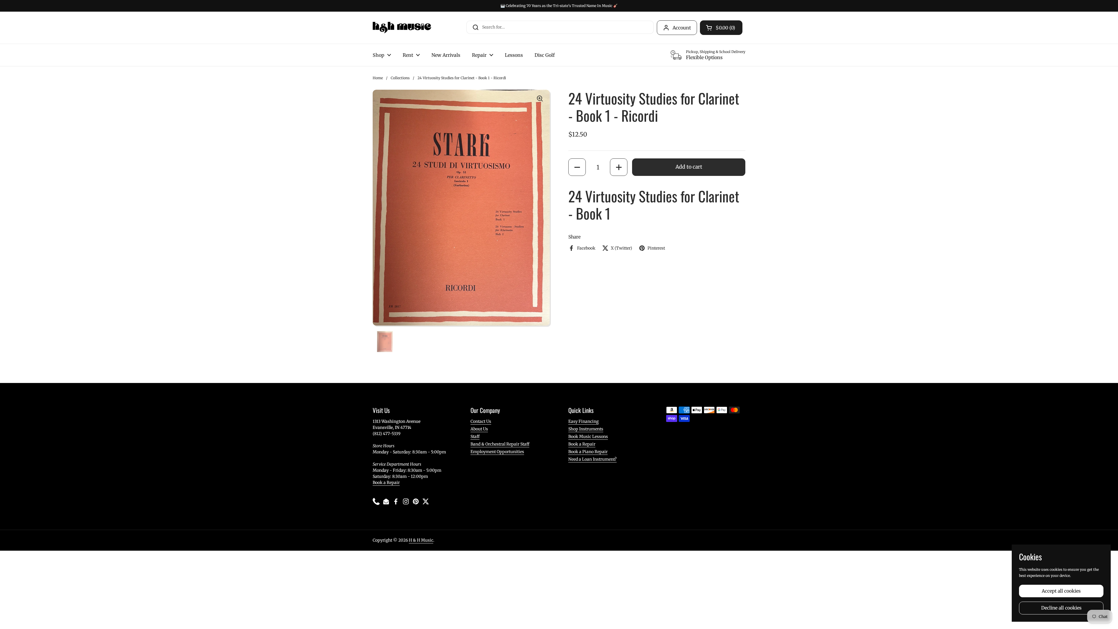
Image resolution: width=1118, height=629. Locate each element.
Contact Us (480, 421)
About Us (479, 429)
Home (378, 78)
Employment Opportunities (497, 451)
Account (682, 28)
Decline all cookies (1061, 608)
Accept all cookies (1061, 591)
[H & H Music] (402, 27)
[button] (577, 167)
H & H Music (421, 540)
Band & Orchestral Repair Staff (499, 444)
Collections (400, 78)
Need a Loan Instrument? (592, 459)
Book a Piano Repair (588, 451)
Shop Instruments (585, 429)
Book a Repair (386, 482)
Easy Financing (583, 421)
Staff (475, 436)
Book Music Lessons (588, 436)
